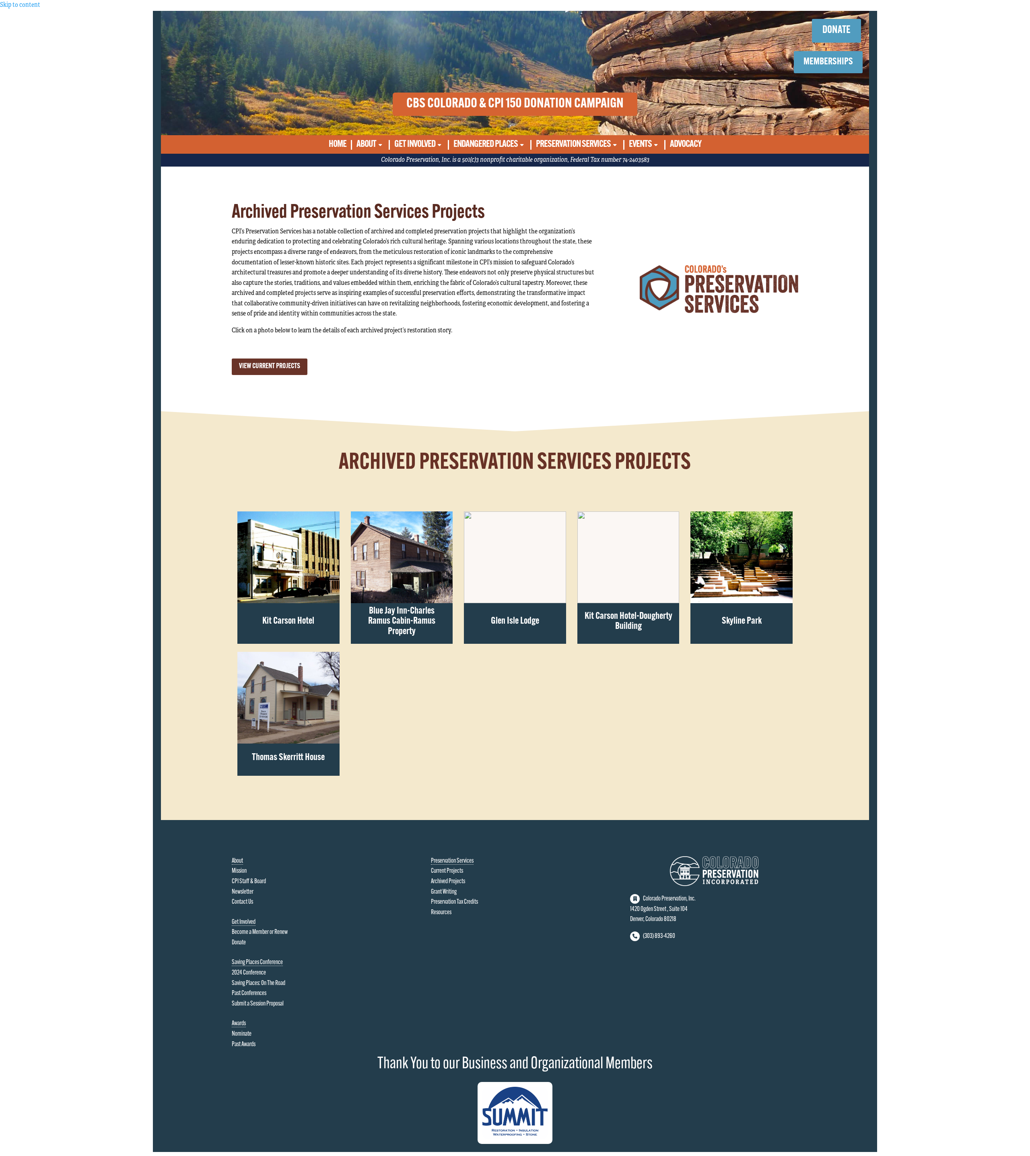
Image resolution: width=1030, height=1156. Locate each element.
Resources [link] (441, 912)
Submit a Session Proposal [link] (258, 1004)
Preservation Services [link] (573, 144)
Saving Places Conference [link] (257, 962)
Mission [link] (239, 871)
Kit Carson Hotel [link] (288, 621)
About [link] (366, 144)
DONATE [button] (836, 30)
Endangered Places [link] (485, 144)
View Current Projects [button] (269, 366)
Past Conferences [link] (249, 993)
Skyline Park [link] (742, 621)
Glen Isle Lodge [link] (515, 621)
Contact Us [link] (242, 902)
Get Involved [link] (414, 144)
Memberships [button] (828, 62)
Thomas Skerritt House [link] (288, 757)
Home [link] (337, 144)
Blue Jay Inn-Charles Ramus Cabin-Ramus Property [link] (401, 621)
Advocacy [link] (685, 144)
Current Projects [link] (447, 871)
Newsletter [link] (242, 892)
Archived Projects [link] (448, 881)
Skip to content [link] (20, 5)
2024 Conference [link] (249, 973)
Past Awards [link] (243, 1044)
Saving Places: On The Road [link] (258, 983)
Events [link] (640, 144)
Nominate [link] (241, 1034)
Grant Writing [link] (444, 892)
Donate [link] (239, 943)
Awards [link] (239, 1023)
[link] (288, 557)
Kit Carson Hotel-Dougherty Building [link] (628, 622)
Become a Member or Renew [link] (260, 932)
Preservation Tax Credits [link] (454, 902)
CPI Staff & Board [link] (249, 881)
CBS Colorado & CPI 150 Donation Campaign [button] (515, 104)
